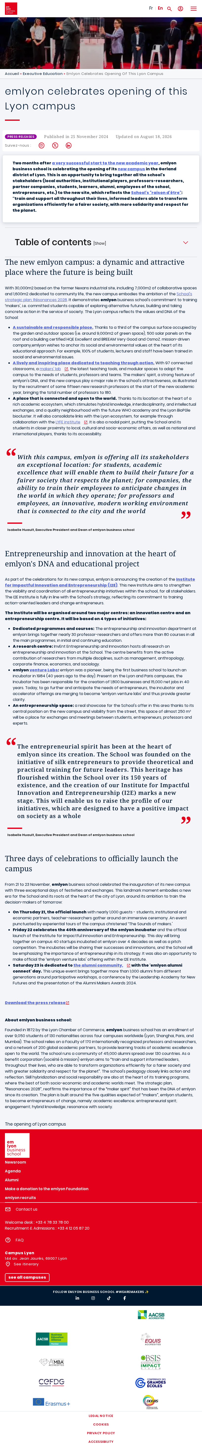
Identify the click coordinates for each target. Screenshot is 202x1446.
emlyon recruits (20, 1197)
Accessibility (101, 1441)
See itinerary (26, 1264)
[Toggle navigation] (193, 8)
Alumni (11, 1180)
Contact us (26, 1209)
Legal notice (101, 1415)
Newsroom (15, 1162)
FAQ (20, 1240)
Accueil (12, 73)
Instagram (42, 145)
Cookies (101, 1424)
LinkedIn (69, 145)
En (160, 8)
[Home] (11, 8)
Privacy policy (101, 1433)
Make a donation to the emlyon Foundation (46, 1188)
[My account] (180, 8)
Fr (151, 8)
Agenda (13, 1171)
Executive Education (43, 73)
